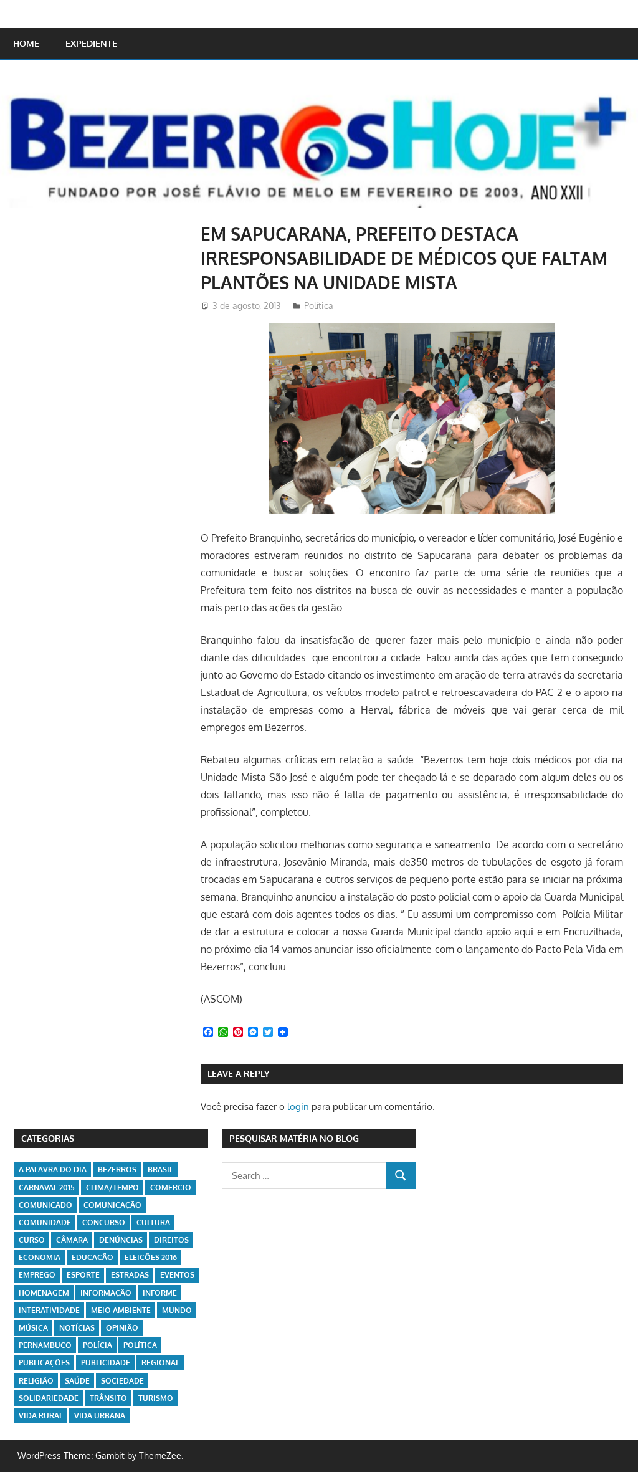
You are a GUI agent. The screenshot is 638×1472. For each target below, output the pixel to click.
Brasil (160, 1169)
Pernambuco (45, 1345)
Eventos (177, 1274)
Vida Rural (41, 1415)
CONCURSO (103, 1222)
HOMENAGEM (44, 1293)
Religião (36, 1380)
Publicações (44, 1362)
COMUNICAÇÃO (112, 1205)
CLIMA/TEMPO (112, 1187)
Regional (160, 1362)
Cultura (153, 1222)
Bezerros (117, 1169)
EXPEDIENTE (91, 43)
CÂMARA (72, 1240)
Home (26, 43)
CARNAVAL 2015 (47, 1187)
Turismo (155, 1398)
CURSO (32, 1240)
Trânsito (108, 1398)
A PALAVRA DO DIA (53, 1169)
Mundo (177, 1310)
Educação (92, 1257)
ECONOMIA (39, 1257)
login (298, 1106)
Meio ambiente (121, 1310)
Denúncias (121, 1240)
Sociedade (122, 1380)
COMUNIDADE (45, 1222)
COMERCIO (170, 1187)
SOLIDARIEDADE (49, 1398)
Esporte (83, 1274)
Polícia (97, 1345)
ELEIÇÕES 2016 (151, 1257)
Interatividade (49, 1310)
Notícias (77, 1327)
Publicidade (105, 1362)
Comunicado (45, 1205)
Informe (160, 1293)
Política (318, 305)
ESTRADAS (130, 1274)
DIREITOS (171, 1240)
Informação (105, 1293)
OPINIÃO (122, 1327)
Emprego (37, 1274)
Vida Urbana (99, 1415)
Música (33, 1327)
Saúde (77, 1380)
